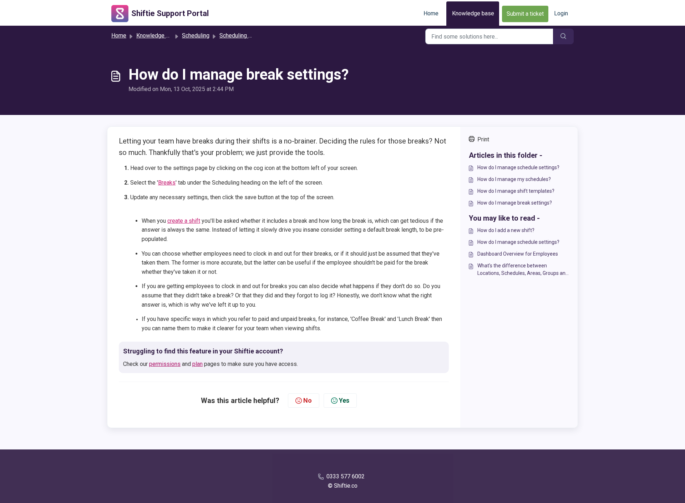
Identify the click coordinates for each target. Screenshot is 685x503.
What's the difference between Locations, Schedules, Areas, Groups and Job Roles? (522, 270)
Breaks (167, 182)
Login (561, 13)
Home (430, 13)
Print (483, 139)
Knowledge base (473, 13)
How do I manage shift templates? (515, 191)
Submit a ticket (525, 13)
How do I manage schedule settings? (518, 167)
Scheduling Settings (244, 35)
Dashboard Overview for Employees (517, 254)
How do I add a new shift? (505, 230)
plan (197, 364)
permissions (165, 364)
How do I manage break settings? (514, 203)
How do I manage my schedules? (514, 179)
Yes (344, 400)
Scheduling (195, 35)
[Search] (563, 36)
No (307, 400)
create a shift (183, 220)
